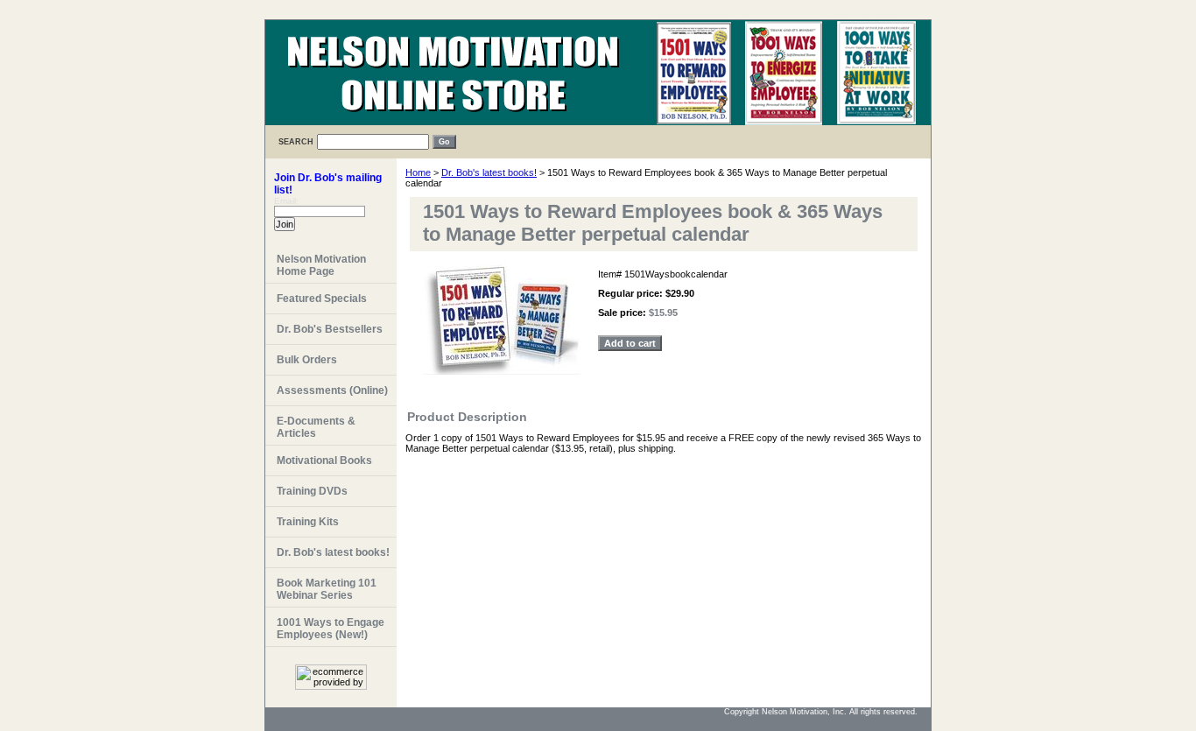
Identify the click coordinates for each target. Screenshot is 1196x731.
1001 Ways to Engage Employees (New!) (330, 628)
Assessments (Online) (332, 390)
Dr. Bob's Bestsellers (330, 329)
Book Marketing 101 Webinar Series (326, 589)
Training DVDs (312, 491)
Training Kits (308, 522)
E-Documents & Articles (316, 427)
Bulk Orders (307, 360)
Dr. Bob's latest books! (489, 172)
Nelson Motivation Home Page (321, 265)
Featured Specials (322, 298)
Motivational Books (324, 460)
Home (418, 172)
